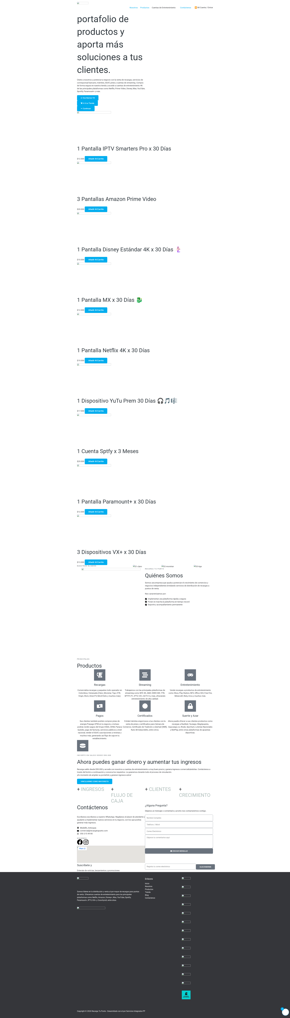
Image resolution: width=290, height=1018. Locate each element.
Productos (144, 7)
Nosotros (134, 7)
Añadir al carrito (96, 159)
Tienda (148, 892)
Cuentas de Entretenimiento (164, 7)
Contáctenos (185, 7)
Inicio (147, 883)
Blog (147, 895)
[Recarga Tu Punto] (82, 7)
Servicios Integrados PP (135, 1011)
